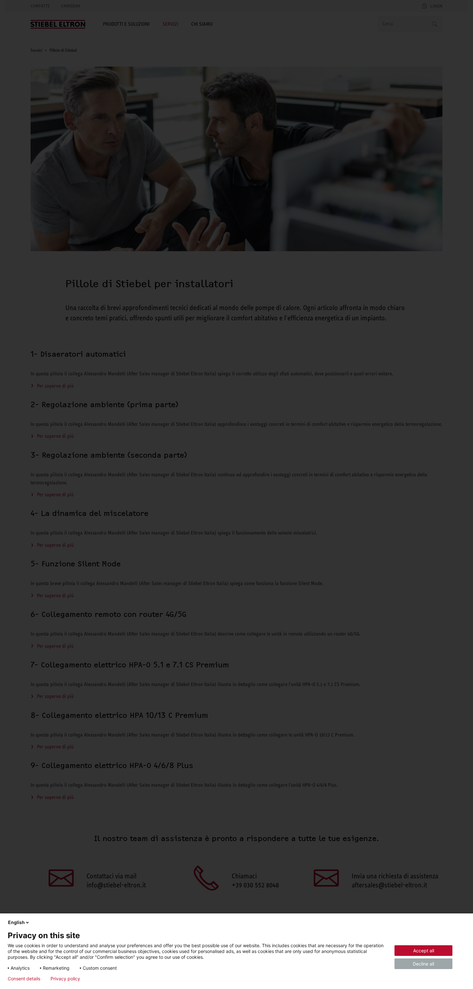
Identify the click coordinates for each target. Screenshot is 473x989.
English (16, 922)
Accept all (423, 950)
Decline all (423, 963)
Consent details (24, 978)
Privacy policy (65, 978)
